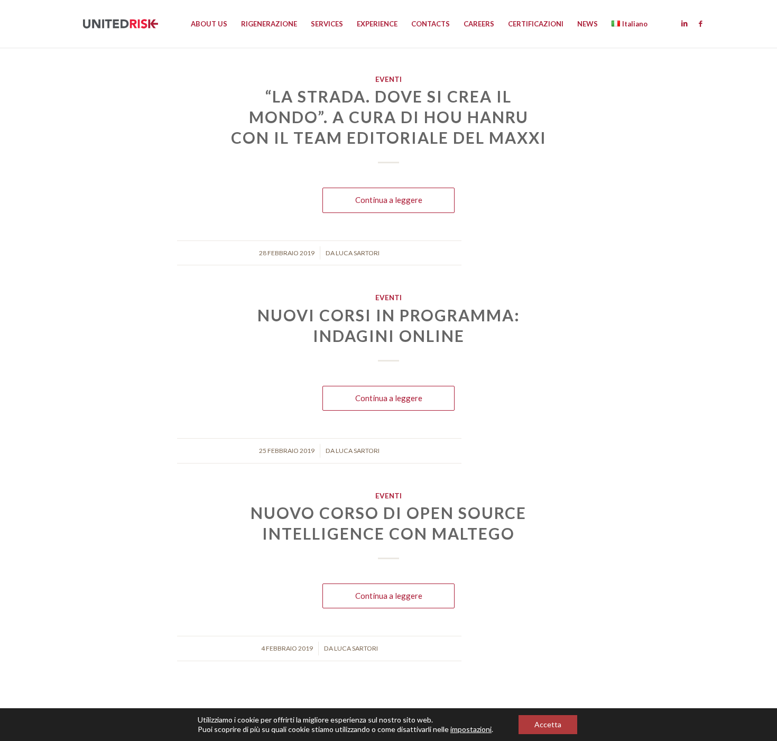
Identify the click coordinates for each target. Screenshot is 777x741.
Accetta (547, 724)
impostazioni (471, 729)
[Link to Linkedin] (684, 23)
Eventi (388, 79)
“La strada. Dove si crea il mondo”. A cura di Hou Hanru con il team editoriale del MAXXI (389, 117)
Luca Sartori (358, 253)
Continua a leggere (388, 200)
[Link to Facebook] (700, 23)
